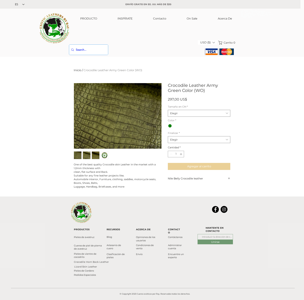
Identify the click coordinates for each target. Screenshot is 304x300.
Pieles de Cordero (84, 270)
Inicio (77, 70)
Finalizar (174, 133)
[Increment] (181, 154)
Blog (109, 237)
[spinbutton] (176, 154)
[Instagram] (224, 209)
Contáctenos (175, 237)
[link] (226, 43)
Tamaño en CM (178, 106)
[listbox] (207, 42)
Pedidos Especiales (85, 274)
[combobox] (199, 113)
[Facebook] (215, 209)
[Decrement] (170, 154)
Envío (139, 254)
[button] (207, 42)
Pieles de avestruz (84, 237)
